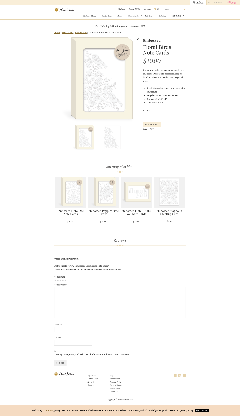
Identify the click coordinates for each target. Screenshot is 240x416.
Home (120, 16)
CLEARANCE (176, 16)
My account (92, 376)
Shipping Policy (115, 382)
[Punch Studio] (198, 2)
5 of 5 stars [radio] (65, 280)
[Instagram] (179, 375)
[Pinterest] (184, 375)
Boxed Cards (81, 32)
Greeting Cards (107, 16)
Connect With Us (134, 9)
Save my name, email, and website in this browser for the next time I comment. (91, 354)
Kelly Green (149, 16)
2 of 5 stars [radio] (58, 280)
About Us (91, 382)
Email (57, 337)
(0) (158, 9)
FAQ (111, 376)
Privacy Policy (115, 388)
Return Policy (115, 379)
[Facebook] (175, 375)
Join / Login (147, 9)
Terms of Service (116, 385)
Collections (163, 16)
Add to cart (152, 124)
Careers (90, 385)
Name (58, 324)
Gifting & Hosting (133, 16)
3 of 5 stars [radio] (60, 280)
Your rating (59, 277)
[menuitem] (121, 9)
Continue (47, 410)
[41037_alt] (112, 137)
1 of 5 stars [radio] (55, 280)
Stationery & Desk (89, 16)
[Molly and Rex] (214, 2)
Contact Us (114, 391)
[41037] (83, 137)
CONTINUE (201, 410)
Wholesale (121, 9)
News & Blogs (93, 379)
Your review (61, 285)
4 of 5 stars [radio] (63, 280)
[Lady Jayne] (231, 2)
